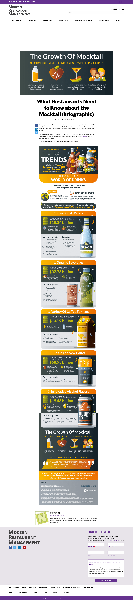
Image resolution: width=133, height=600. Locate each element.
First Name (91, 547)
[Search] (123, 12)
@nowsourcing (54, 515)
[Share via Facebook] (36, 125)
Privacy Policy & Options (114, 540)
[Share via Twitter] (36, 132)
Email (89, 555)
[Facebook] (115, 2)
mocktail (84, 136)
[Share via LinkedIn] (36, 129)
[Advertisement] (66, 35)
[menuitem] (10, 2)
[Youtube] (123, 2)
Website (63, 515)
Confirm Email (112, 555)
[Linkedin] (120, 2)
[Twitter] (118, 2)
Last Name (110, 547)
